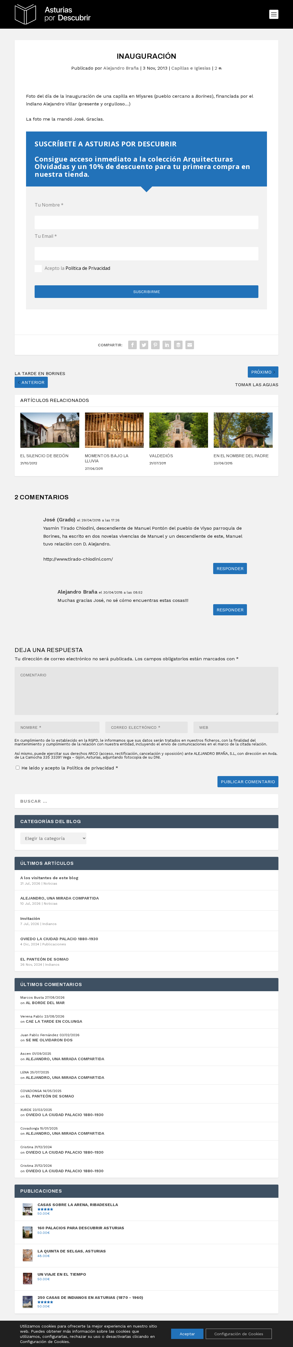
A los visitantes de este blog (49, 877)
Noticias (50, 883)
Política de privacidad (91, 768)
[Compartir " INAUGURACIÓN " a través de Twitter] (144, 345)
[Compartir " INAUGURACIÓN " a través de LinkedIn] (167, 345)
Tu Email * (46, 236)
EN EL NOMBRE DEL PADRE (241, 456)
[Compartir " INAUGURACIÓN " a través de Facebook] (132, 345)
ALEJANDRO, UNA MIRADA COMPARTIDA (59, 898)
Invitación (30, 918)
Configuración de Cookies (238, 1334)
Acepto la (77, 268)
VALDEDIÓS (161, 456)
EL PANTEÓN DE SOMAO (44, 959)
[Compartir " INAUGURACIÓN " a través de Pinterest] (155, 345)
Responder (230, 568)
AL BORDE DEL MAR (45, 1002)
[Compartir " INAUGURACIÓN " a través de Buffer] (178, 345)
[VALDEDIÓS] (178, 430)
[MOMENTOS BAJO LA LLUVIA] (114, 430)
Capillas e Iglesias (191, 68)
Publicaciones (54, 944)
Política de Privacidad (88, 268)
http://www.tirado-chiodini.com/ (78, 559)
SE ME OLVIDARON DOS (49, 1040)
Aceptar (187, 1334)
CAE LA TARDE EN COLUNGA (54, 1021)
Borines (203, 96)
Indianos (49, 924)
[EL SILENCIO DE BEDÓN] (49, 430)
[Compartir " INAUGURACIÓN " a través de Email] (189, 345)
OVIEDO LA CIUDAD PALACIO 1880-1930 (59, 938)
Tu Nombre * (49, 205)
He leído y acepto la (69, 767)
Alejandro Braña (121, 68)
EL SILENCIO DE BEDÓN (44, 456)
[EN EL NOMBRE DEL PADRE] (243, 430)
